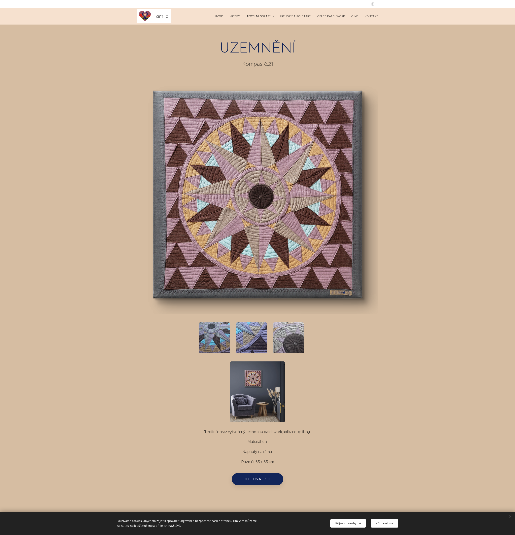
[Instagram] (372, 4)
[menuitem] (220, 16)
